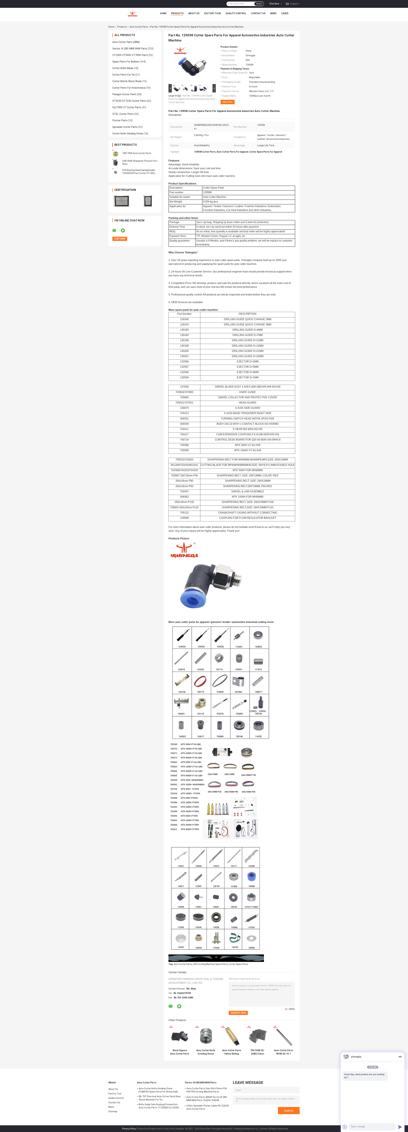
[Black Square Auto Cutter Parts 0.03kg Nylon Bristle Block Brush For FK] (179, 1036)
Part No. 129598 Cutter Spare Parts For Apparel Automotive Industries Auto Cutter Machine (191, 99)
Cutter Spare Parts (238, 964)
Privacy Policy (129, 1128)
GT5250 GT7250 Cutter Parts (129, 100)
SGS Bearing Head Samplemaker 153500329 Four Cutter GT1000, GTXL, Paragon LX (138, 173)
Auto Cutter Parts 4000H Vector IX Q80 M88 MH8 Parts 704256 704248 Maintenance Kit (206, 1099)
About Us (193, 13)
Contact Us (258, 13)
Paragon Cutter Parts (124, 94)
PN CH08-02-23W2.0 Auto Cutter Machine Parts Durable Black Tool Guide (258, 1052)
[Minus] (400, 1057)
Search (259, 4)
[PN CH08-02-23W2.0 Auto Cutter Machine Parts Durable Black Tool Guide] (257, 1036)
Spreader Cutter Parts (124, 127)
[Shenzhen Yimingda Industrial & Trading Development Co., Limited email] (116, 231)
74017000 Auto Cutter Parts (136, 153)
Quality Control (236, 13)
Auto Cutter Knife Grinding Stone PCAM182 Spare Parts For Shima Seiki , (205, 1052)
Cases (284, 13)
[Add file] (345, 1126)
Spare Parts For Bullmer (125, 61)
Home (163, 13)
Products (177, 13)
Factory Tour (212, 13)
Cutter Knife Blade (122, 68)
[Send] (400, 1126)
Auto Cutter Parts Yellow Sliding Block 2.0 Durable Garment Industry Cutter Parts (231, 1052)
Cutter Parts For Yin (123, 74)
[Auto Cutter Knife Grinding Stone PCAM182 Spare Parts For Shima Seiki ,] (205, 1036)
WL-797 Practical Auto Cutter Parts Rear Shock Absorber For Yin (160, 1098)
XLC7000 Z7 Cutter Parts (126, 107)
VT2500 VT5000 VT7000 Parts (130, 55)
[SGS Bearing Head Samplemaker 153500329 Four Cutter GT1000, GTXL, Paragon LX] (115, 172)
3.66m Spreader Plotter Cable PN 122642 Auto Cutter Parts (207, 1107)
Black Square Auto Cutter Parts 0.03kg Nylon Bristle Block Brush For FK (179, 1052)
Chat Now (274, 3)
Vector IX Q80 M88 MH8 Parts (129, 48)
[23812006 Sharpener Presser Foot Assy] (115, 162)
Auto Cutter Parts (139, 27)
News (273, 13)
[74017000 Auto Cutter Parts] (115, 153)
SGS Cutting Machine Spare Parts (210, 964)
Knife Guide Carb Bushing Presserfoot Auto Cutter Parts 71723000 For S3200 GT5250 (159, 1106)
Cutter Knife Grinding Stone (127, 133)
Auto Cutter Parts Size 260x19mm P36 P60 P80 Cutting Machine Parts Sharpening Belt (206, 1090)
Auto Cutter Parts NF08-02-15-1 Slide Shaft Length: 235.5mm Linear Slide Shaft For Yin (283, 1052)
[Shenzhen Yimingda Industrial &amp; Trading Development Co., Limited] (132, 14)
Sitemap (112, 1111)
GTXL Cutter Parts (123, 113)
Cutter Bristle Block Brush (127, 81)
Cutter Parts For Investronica (128, 87)
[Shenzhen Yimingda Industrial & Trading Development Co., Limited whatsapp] (125, 231)
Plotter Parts (119, 120)
